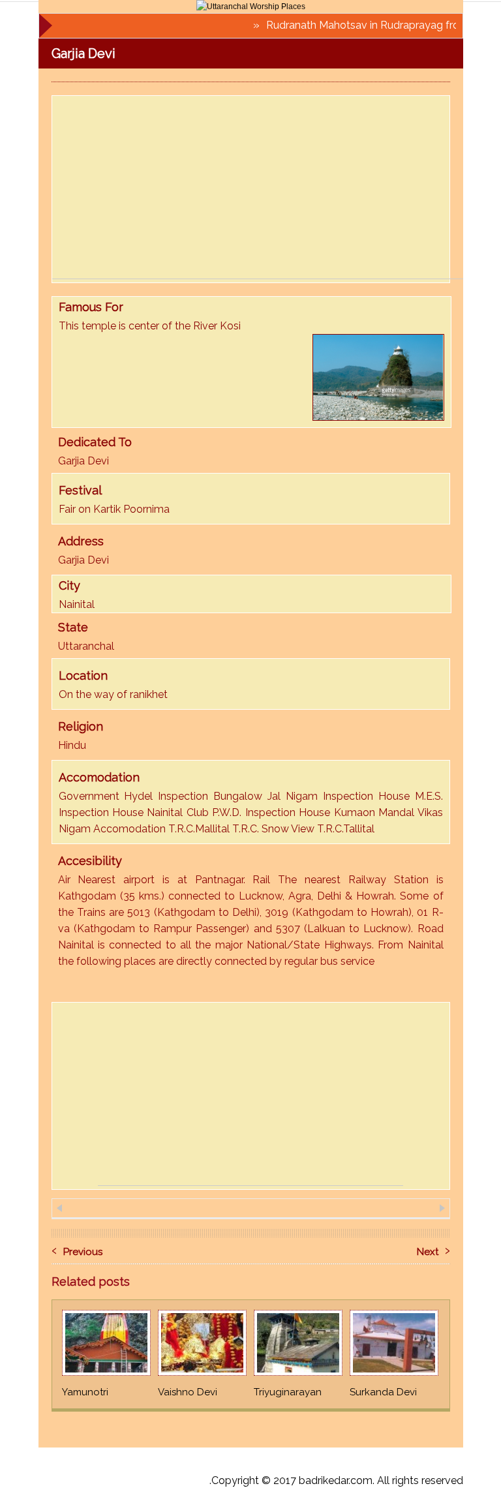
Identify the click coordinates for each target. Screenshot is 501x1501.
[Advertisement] (276, 187)
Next (433, 1249)
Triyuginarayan (288, 1392)
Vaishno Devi (187, 1392)
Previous (77, 1249)
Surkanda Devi (383, 1392)
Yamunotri (85, 1392)
